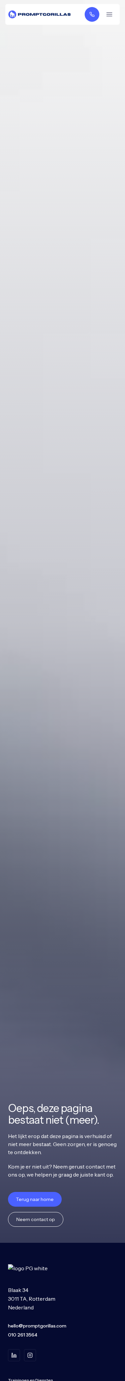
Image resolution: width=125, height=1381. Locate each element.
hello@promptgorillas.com (37, 1326)
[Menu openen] (109, 14)
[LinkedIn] (14, 1355)
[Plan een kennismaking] (92, 14)
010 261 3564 (22, 1335)
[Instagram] (30, 1355)
